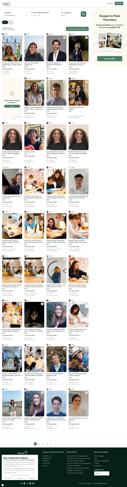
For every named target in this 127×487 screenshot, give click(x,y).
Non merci (8, 478)
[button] (3, 485)
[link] (59, 443)
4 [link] (47, 444)
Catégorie (7, 13)
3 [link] (43, 444)
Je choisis (20, 478)
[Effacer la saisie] (55, 15)
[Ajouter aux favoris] (20, 37)
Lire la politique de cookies (9, 472)
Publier (12, 106)
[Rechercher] (83, 14)
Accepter (32, 478)
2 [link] (39, 444)
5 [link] (51, 444)
